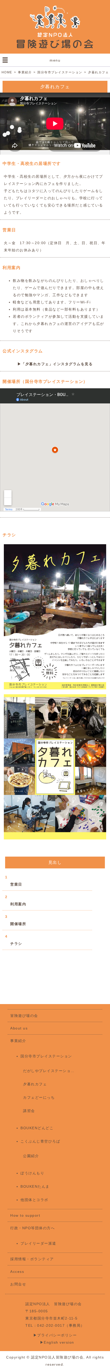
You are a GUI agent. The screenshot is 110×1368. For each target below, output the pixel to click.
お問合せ (18, 1284)
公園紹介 (31, 1156)
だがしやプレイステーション (49, 1071)
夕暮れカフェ (35, 1084)
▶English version (55, 1342)
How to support (25, 1215)
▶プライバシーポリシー (57, 1335)
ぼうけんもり (32, 1173)
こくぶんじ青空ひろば (40, 1141)
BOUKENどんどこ (36, 1128)
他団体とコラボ (34, 1200)
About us (19, 1028)
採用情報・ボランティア (32, 1259)
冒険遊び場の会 (24, 1016)
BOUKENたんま (35, 1186)
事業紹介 (18, 1041)
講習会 (29, 1111)
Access (17, 1272)
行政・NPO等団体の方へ (32, 1228)
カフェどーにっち (39, 1097)
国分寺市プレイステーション (46, 1056)
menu (55, 60)
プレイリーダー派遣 (38, 1243)
